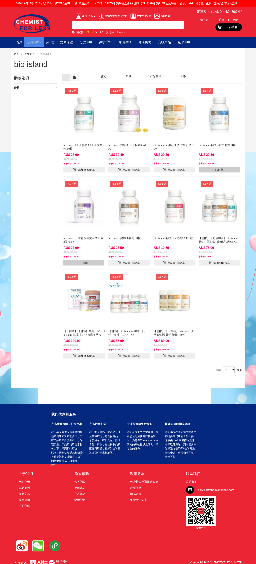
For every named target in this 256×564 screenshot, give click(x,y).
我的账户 (205, 19)
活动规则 (80, 487)
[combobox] (128, 25)
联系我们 (193, 474)
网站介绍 (24, 481)
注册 (222, 19)
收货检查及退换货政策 (144, 481)
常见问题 (80, 481)
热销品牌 (30, 53)
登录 (235, 19)
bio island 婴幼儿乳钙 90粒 (124, 238)
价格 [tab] (17, 87)
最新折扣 (24, 499)
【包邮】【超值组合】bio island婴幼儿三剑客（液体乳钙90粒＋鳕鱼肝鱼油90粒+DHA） (218, 242)
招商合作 (24, 505)
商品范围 (24, 487)
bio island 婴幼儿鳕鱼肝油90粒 (217, 145)
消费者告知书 (138, 499)
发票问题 (135, 487)
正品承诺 (80, 493)
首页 (16, 53)
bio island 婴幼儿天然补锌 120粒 (173, 238)
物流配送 (80, 499)
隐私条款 (135, 493)
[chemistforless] (32, 23)
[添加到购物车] (84, 169)
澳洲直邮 (24, 493)
